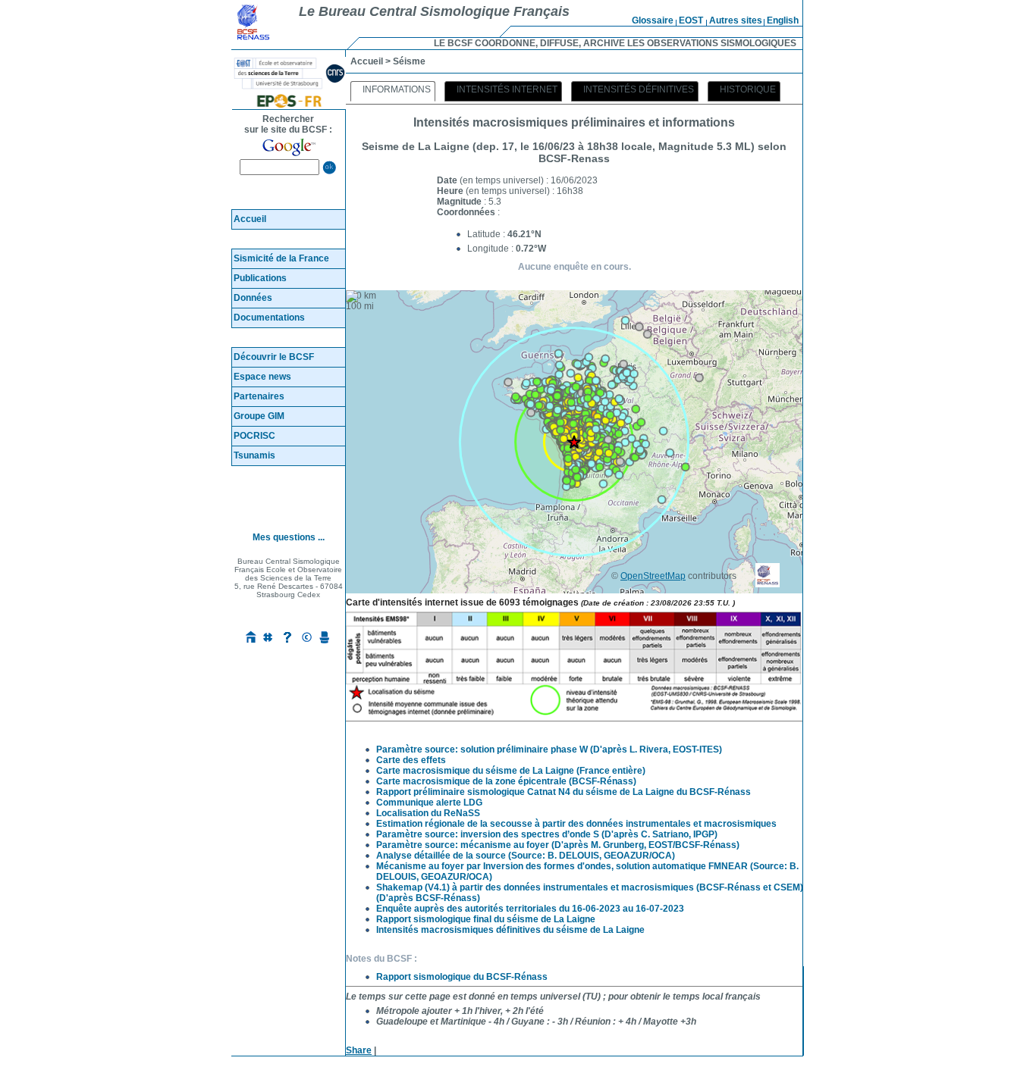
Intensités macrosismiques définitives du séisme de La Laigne (510, 930)
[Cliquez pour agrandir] (574, 713)
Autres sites (735, 20)
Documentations (269, 317)
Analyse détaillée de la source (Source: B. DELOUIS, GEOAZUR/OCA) (525, 855)
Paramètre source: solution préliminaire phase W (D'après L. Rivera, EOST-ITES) (549, 749)
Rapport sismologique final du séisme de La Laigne (485, 919)
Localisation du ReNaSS (428, 813)
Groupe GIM (259, 416)
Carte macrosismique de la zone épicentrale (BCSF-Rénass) (506, 781)
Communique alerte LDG (429, 802)
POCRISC (254, 435)
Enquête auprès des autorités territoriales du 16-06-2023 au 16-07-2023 (530, 908)
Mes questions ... (289, 537)
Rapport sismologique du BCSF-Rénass (462, 977)
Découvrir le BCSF (274, 357)
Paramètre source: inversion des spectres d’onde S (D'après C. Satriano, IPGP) (546, 834)
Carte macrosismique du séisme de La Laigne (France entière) (510, 770)
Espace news (262, 376)
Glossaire (652, 20)
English (783, 20)
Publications (260, 278)
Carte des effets (411, 760)
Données (253, 298)
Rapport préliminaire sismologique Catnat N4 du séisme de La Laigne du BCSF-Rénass (563, 792)
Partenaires (259, 396)
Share (359, 1050)
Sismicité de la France (281, 258)
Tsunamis (254, 455)
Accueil (250, 219)
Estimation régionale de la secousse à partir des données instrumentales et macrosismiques (576, 823)
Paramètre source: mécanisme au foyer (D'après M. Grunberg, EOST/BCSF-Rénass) (557, 845)
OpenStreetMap (653, 576)
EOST (691, 20)
